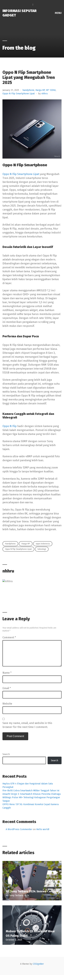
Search (6, 754)
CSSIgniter (38, 964)
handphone (28, 90)
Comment (9, 637)
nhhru (44, 93)
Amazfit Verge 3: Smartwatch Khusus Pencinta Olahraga (31, 794)
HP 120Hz (51, 90)
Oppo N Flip (9, 426)
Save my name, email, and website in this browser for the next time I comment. (27, 725)
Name (6, 672)
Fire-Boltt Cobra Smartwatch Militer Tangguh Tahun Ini (30, 790)
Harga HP (40, 90)
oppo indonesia (43, 544)
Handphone (10, 544)
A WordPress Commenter (19, 829)
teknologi (42, 549)
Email (6, 688)
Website (7, 703)
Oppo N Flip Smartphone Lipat (18, 93)
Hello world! (42, 829)
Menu (58, 12)
